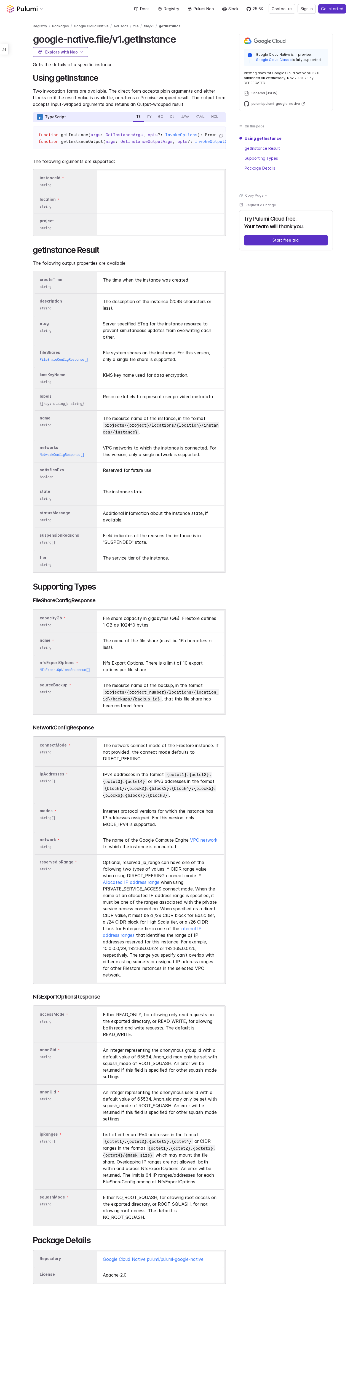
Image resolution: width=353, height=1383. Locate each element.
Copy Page (254, 195)
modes (46, 810)
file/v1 (149, 26)
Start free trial (285, 240)
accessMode (52, 1014)
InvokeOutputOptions (218, 141)
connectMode (53, 745)
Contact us (282, 8)
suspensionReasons (59, 535)
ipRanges (49, 1134)
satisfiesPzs (52, 469)
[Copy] (221, 135)
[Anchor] (180, 38)
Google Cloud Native (91, 26)
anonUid (48, 1092)
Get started (332, 8)
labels (46, 396)
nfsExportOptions (57, 662)
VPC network (203, 840)
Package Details (260, 168)
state (45, 491)
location (48, 199)
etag (44, 323)
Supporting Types (261, 158)
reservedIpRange (56, 862)
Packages (60, 26)
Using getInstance (263, 138)
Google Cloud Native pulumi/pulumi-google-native (153, 1259)
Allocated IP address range (131, 882)
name (45, 418)
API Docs (121, 26)
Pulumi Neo (204, 8)
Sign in (307, 8)
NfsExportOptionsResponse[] (65, 670)
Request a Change (260, 205)
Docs (144, 8)
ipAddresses (52, 774)
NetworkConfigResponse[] (62, 454)
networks (49, 447)
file (136, 26)
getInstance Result (262, 148)
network (48, 839)
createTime (51, 279)
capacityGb (51, 618)
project (47, 220)
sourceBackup (54, 685)
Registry (171, 8)
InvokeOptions (181, 135)
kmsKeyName (52, 374)
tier (43, 557)
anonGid (48, 1049)
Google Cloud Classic (274, 60)
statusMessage (55, 512)
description (51, 301)
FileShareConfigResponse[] (64, 359)
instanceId (50, 177)
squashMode (52, 1197)
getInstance (170, 26)
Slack (233, 8)
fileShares (50, 352)
